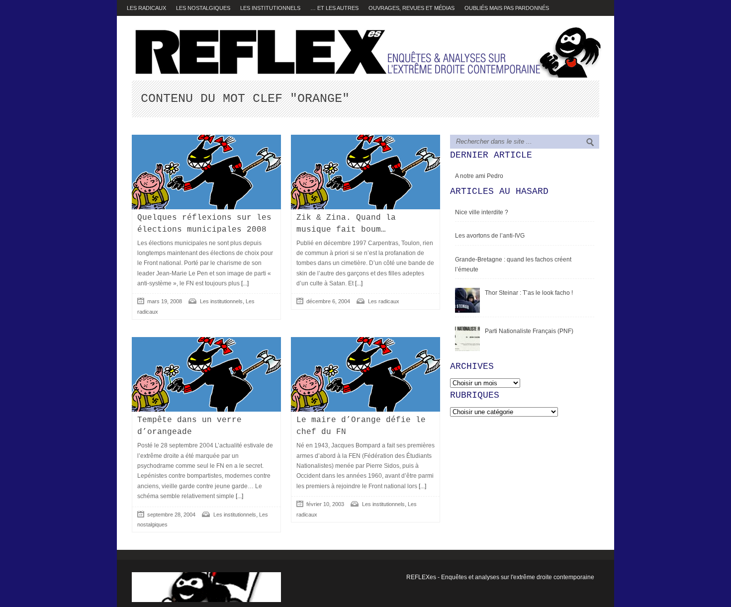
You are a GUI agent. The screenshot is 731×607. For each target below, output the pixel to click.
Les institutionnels (270, 8)
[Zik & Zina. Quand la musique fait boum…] (365, 172)
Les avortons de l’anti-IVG (490, 235)
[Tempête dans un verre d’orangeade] (206, 374)
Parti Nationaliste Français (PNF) (529, 331)
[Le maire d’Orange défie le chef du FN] (365, 374)
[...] (244, 283)
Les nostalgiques (203, 8)
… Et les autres (334, 8)
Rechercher (590, 142)
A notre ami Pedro (479, 176)
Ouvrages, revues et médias (411, 8)
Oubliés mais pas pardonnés (506, 8)
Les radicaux (146, 8)
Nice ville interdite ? (481, 212)
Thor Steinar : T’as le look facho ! (529, 292)
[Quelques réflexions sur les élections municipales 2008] (206, 172)
